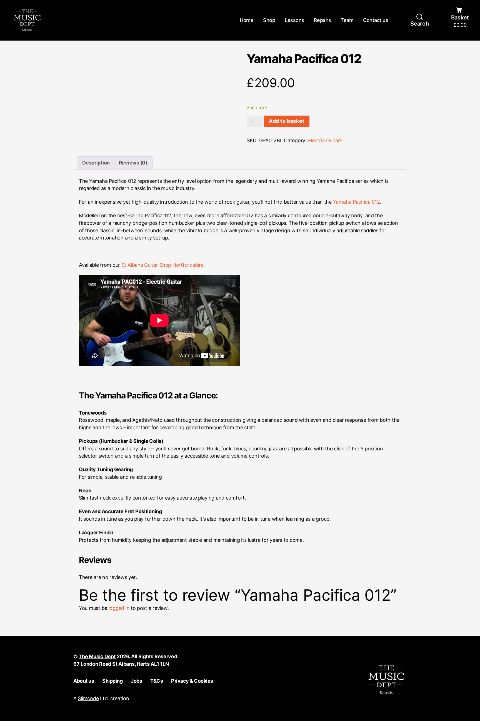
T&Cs (156, 681)
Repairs (322, 20)
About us (83, 681)
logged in (119, 608)
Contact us (375, 20)
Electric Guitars (325, 140)
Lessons (294, 20)
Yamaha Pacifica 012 (356, 202)
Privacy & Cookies (192, 681)
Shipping (112, 681)
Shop (269, 20)
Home (246, 20)
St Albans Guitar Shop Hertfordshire (162, 265)
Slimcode (88, 698)
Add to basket (286, 121)
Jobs (136, 681)
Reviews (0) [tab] (133, 163)
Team (347, 20)
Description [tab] (96, 163)
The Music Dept (97, 656)
